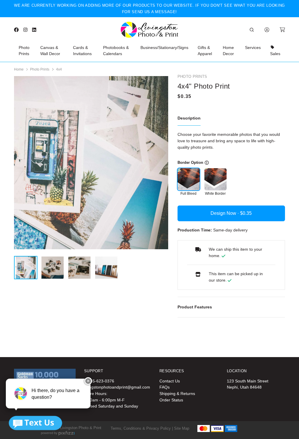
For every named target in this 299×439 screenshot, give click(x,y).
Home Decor (228, 50)
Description (189, 118)
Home (19, 69)
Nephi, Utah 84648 (244, 387)
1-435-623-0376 (99, 381)
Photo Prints (24, 50)
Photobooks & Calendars (116, 50)
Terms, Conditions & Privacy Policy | (142, 428)
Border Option (190, 162)
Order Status (171, 400)
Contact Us (169, 381)
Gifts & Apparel (205, 50)
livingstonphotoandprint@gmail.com (117, 387)
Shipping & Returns (177, 393)
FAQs (164, 387)
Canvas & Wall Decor (50, 50)
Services (253, 47)
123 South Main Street (247, 381)
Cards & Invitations (82, 50)
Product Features (195, 307)
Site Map (181, 428)
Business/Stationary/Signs (164, 47)
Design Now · (225, 213)
